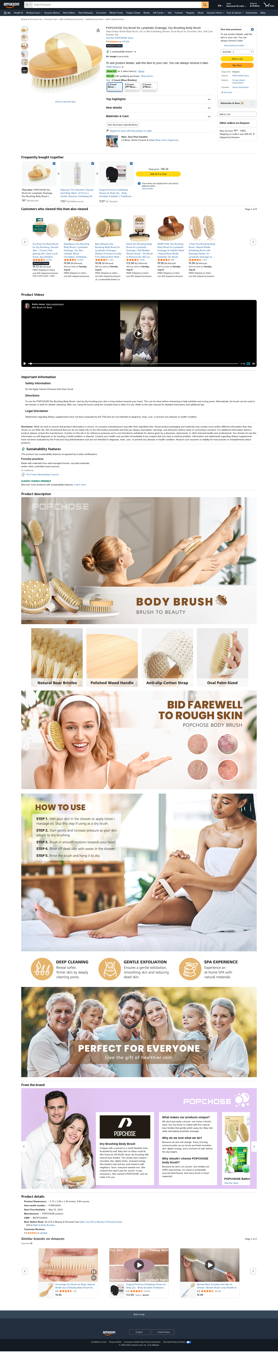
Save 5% (111, 71)
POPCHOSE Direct (240, 76)
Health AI (18, 12)
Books (147, 12)
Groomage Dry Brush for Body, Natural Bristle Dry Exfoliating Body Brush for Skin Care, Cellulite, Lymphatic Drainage (75, 1286)
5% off (110, 76)
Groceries (101, 12)
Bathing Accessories (94, 19)
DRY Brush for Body (42, 307)
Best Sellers (69, 12)
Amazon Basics (52, 12)
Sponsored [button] (25, 1243)
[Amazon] (12, 5)
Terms (141, 71)
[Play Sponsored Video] (139, 1265)
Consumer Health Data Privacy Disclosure (142, 1342)
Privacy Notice (115, 1342)
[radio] (24, 30)
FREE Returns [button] (113, 67)
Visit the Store (231, 1183)
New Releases (85, 12)
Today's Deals (133, 12)
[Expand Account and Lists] (245, 6)
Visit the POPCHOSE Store (119, 38)
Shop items (147, 76)
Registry (190, 12)
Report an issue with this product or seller (131, 131)
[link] (78, 173)
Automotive (251, 12)
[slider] (133, 363)
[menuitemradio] (248, 363)
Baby (263, 12)
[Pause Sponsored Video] (94, 1272)
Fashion (179, 12)
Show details (147, 189)
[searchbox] (116, 5)
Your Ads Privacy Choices (174, 1342)
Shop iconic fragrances (166, 140)
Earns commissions (55, 304)
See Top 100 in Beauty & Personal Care (101, 1222)
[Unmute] (253, 364)
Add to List (224, 114)
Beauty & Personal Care (31, 19)
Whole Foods (116, 12)
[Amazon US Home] (109, 1333)
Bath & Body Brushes (115, 19)
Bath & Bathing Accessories (71, 19)
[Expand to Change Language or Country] (148, 1332)
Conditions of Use (99, 1342)
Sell (169, 12)
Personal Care (51, 19)
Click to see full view (65, 101)
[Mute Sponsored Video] (94, 1278)
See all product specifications (123, 124)
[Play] (24, 363)
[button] (7, 13)
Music (201, 12)
